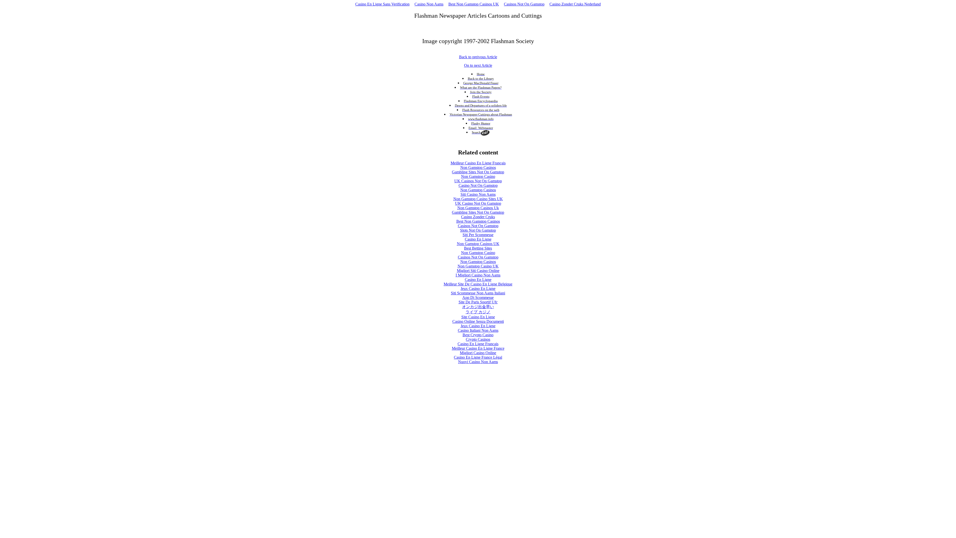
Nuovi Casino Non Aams (478, 362)
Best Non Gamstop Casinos (478, 221)
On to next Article (478, 65)
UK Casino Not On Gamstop (478, 203)
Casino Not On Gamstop (478, 185)
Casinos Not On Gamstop (524, 4)
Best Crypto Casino (478, 335)
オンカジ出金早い (478, 307)
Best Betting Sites (478, 248)
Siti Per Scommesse (478, 235)
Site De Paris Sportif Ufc (478, 302)
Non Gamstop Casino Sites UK (478, 199)
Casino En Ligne (478, 239)
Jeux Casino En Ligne (478, 288)
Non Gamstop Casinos (478, 167)
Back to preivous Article (478, 57)
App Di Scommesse (478, 297)
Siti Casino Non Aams (478, 194)
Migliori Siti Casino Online (478, 271)
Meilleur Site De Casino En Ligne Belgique (478, 284)
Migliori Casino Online (478, 353)
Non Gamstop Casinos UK (478, 244)
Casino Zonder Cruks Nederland (575, 4)
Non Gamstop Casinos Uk (478, 208)
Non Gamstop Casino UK (478, 266)
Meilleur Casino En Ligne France (478, 348)
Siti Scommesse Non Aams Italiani (478, 293)
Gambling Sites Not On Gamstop (478, 172)
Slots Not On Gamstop (478, 230)
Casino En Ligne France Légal (478, 357)
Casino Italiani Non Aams (478, 330)
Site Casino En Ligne (478, 317)
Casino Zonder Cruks (478, 217)
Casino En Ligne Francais (478, 344)
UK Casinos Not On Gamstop (478, 181)
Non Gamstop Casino (478, 176)
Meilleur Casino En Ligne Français (478, 163)
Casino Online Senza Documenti (478, 321)
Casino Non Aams (429, 4)
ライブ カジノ (478, 312)
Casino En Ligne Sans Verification (382, 4)
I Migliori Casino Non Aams (478, 275)
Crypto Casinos (478, 339)
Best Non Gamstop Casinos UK (473, 4)
